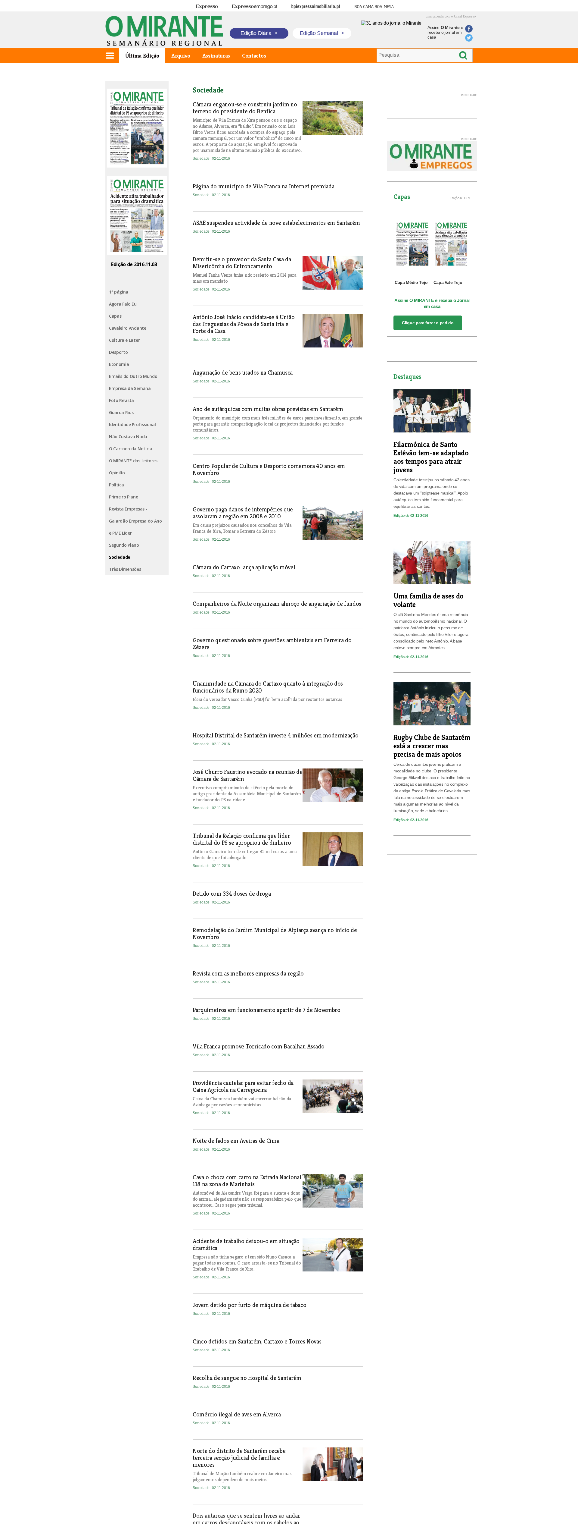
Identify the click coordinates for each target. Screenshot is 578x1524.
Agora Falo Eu (123, 304)
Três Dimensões (125, 569)
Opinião (117, 473)
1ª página (118, 292)
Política (116, 485)
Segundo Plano (124, 545)
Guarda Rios (121, 412)
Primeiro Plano (123, 497)
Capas (115, 316)
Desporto (118, 352)
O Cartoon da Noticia (130, 448)
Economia (119, 364)
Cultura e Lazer (124, 340)
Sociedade (119, 557)
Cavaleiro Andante (127, 328)
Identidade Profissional (132, 424)
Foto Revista (121, 400)
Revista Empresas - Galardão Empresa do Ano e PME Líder (135, 521)
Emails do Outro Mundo (133, 376)
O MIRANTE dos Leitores (133, 460)
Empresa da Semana (130, 388)
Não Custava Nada (128, 436)
